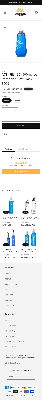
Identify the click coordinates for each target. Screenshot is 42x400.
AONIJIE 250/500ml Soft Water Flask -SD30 (28, 251)
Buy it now (21, 126)
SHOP (7, 274)
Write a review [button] (21, 171)
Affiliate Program (11, 320)
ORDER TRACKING (11, 284)
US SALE (8, 279)
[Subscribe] (32, 377)
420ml (8, 101)
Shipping (4, 92)
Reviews (8, 149)
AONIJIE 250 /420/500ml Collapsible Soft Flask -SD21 (30, 218)
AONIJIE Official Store (17, 396)
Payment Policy (10, 347)
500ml (18, 101)
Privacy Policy (10, 331)
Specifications (23, 149)
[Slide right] (26, 66)
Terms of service (11, 336)
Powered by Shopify (30, 396)
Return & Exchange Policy (14, 341)
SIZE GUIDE (9, 295)
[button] (4, 12)
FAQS (6, 290)
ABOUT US (8, 300)
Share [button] (6, 134)
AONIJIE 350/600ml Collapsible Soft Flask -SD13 (10, 251)
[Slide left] (15, 66)
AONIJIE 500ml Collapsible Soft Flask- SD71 (10, 218)
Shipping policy (10, 325)
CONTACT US (9, 305)
